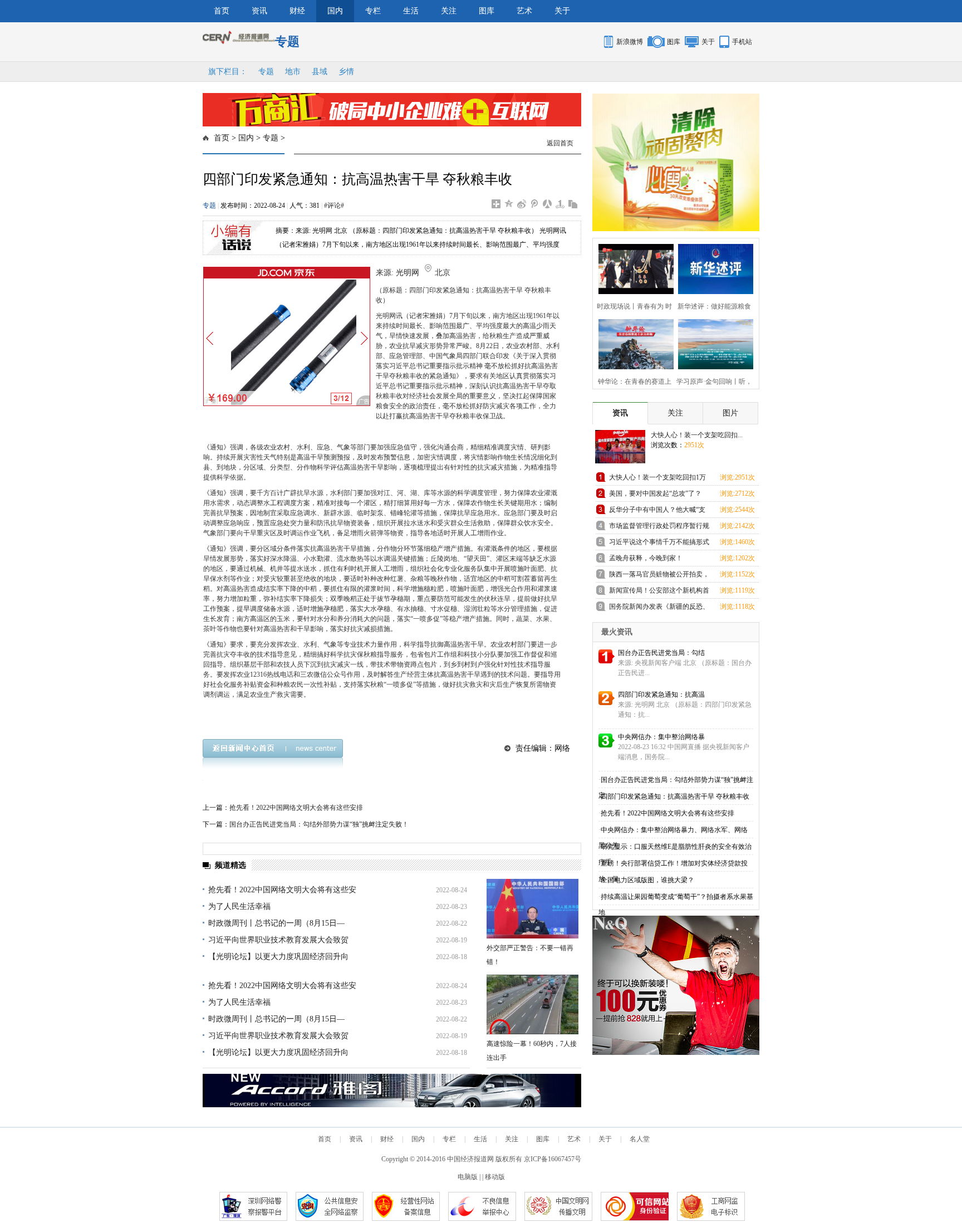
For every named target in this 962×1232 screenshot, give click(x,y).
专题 (266, 71)
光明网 (407, 272)
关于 (562, 11)
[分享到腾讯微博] (534, 203)
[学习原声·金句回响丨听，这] (712, 342)
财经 (297, 11)
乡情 (346, 71)
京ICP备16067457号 (552, 1159)
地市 (293, 71)
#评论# (334, 205)
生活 (411, 11)
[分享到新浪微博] (522, 203)
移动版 (495, 1177)
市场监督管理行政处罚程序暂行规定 (659, 528)
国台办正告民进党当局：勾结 (661, 653)
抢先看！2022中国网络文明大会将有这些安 (282, 890)
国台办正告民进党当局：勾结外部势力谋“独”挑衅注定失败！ (319, 824)
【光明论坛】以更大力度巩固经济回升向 (278, 956)
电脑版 (468, 1177)
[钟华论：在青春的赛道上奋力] (633, 342)
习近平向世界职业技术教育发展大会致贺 (278, 940)
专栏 (373, 11)
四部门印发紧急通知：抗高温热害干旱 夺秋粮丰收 (675, 796)
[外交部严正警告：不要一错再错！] (532, 908)
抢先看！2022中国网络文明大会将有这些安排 (296, 807)
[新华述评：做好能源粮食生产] (712, 267)
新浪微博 (629, 42)
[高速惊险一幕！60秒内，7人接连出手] (532, 1004)
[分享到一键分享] (560, 203)
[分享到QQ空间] (509, 203)
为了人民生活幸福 (239, 906)
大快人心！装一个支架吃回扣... (697, 435)
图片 (730, 413)
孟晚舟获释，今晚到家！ (646, 558)
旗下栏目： (227, 71)
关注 (449, 11)
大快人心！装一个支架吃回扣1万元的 (657, 479)
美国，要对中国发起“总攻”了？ (655, 493)
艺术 (524, 11)
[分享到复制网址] (573, 203)
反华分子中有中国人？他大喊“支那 (657, 511)
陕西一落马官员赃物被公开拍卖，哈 (659, 576)
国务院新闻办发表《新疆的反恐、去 (659, 608)
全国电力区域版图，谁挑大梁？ (647, 880)
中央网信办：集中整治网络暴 (661, 737)
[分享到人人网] (547, 203)
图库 (486, 11)
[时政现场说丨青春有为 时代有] (633, 267)
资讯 (259, 11)
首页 (221, 11)
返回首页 (560, 143)
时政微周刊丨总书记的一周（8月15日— (276, 923)
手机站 (742, 42)
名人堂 (640, 1139)
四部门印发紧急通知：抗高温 (661, 694)
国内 (335, 11)
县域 (319, 71)
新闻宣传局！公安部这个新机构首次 (659, 592)
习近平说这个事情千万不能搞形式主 (659, 544)
